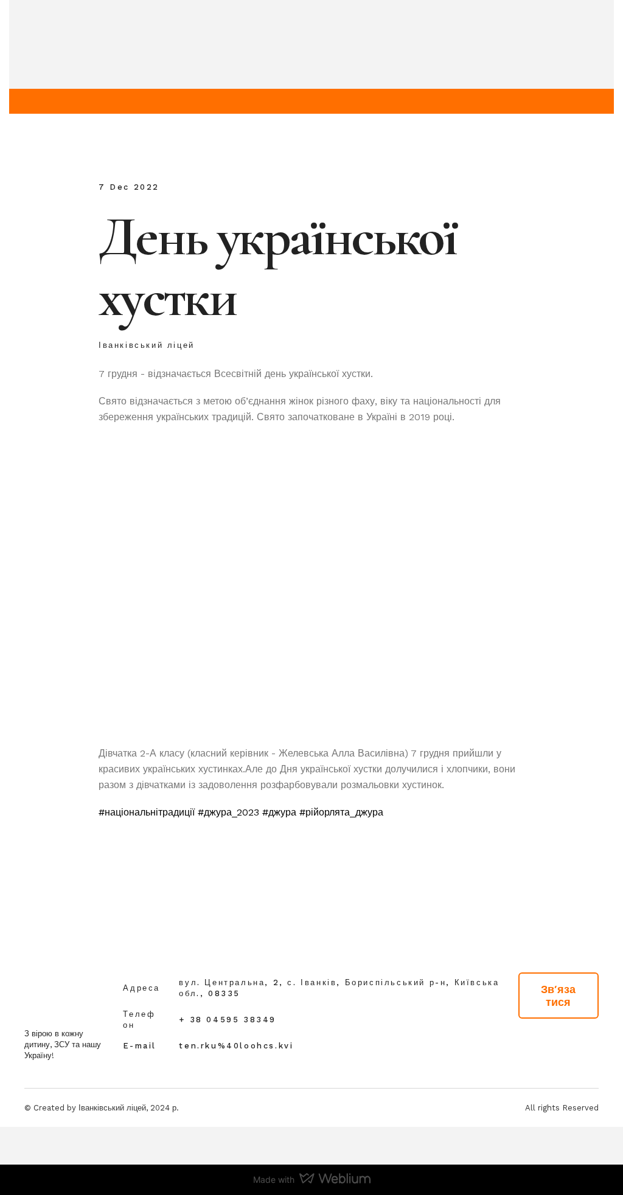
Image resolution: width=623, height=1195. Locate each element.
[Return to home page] (43, 991)
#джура (279, 812)
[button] (558, 995)
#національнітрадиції (147, 812)
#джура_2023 (228, 812)
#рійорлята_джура (341, 812)
